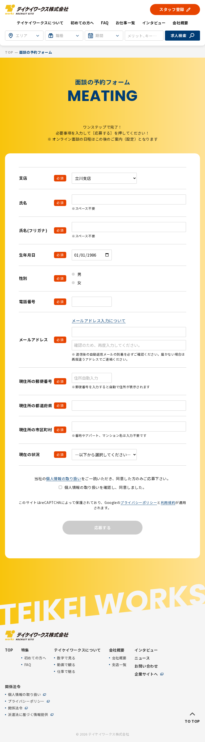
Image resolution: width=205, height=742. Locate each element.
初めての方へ (82, 22)
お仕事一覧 (125, 22)
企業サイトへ (146, 674)
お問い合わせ (146, 666)
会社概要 (119, 658)
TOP (9, 52)
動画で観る (66, 665)
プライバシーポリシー (138, 502)
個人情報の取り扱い (63, 478)
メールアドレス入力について (99, 320)
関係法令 (15, 708)
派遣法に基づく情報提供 (28, 714)
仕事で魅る (66, 671)
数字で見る (66, 658)
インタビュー (154, 22)
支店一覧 (119, 665)
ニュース (142, 658)
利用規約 (168, 502)
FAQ (105, 22)
